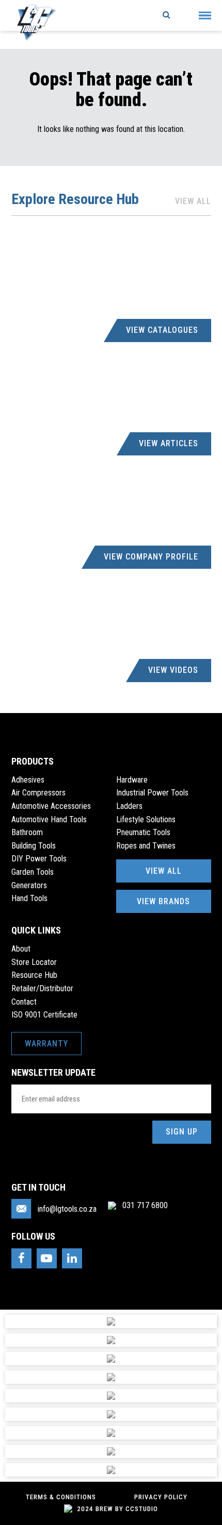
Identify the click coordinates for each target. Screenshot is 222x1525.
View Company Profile (151, 557)
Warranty (46, 1043)
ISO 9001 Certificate (44, 1015)
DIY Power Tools (39, 858)
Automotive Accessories (51, 806)
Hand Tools (29, 898)
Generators (29, 885)
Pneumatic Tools (143, 832)
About (20, 949)
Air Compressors (38, 793)
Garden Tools (32, 872)
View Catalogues (162, 330)
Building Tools (33, 846)
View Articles (168, 443)
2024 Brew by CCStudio (116, 1509)
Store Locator (34, 962)
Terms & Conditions (61, 1497)
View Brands (163, 901)
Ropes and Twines (146, 846)
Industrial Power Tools (152, 793)
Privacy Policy (160, 1497)
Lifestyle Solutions (146, 819)
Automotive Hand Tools (49, 819)
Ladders (129, 806)
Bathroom (27, 832)
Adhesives (27, 780)
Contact (24, 1002)
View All (193, 201)
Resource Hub (34, 975)
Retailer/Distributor (42, 988)
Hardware (132, 780)
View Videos (173, 670)
